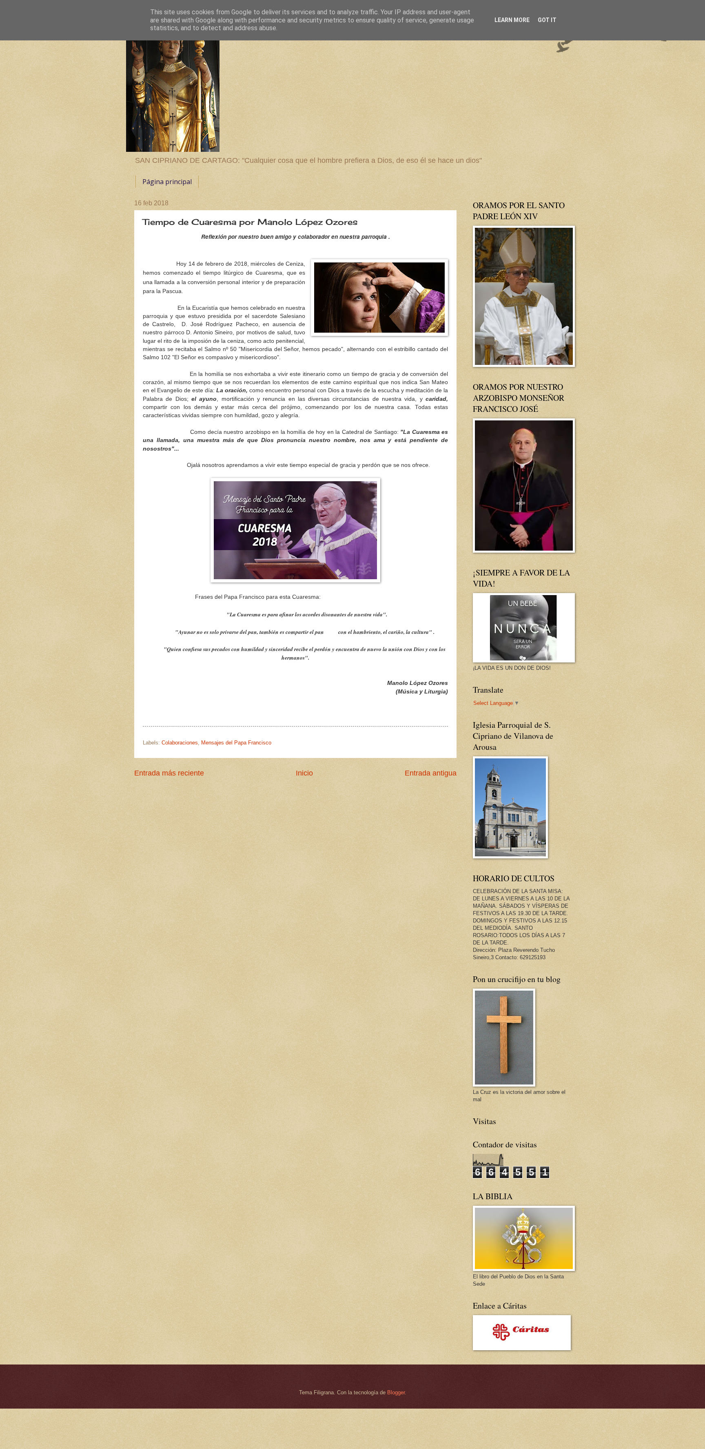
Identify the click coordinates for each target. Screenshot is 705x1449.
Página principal (167, 181)
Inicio (304, 773)
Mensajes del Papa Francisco (236, 743)
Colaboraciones (180, 743)
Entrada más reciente (169, 773)
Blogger (396, 1392)
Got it (547, 20)
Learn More (512, 20)
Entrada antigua (431, 773)
